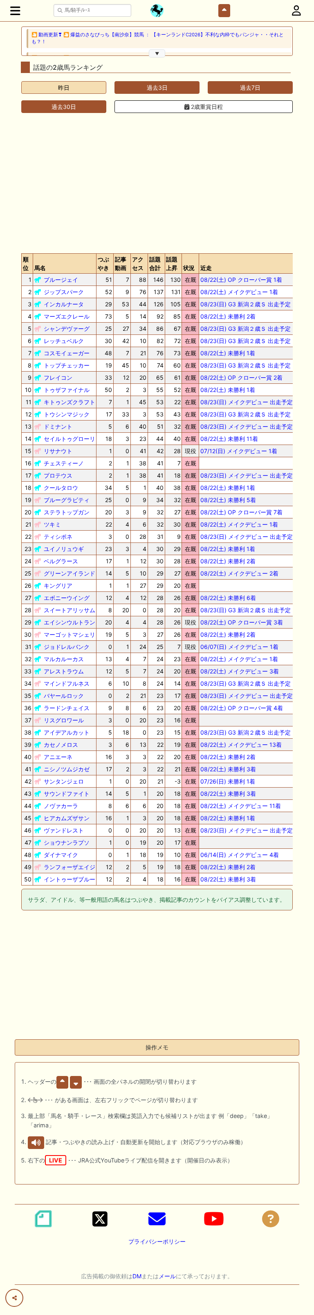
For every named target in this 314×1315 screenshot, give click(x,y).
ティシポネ (58, 536)
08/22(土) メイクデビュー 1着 (239, 291)
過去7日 (250, 87)
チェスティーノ (64, 463)
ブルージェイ (61, 279)
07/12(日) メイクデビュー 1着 (238, 450)
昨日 (64, 87)
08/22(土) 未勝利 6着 (228, 597)
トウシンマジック (67, 414)
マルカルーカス (64, 658)
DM (136, 1276)
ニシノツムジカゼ (67, 769)
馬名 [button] (40, 267)
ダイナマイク (61, 854)
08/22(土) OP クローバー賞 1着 (241, 279)
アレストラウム (64, 671)
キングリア (58, 585)
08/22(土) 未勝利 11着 (229, 438)
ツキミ (52, 524)
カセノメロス (61, 744)
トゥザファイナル (67, 389)
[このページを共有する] (14, 1298)
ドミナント (58, 426)
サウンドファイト (67, 793)
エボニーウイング (67, 597)
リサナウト (58, 450)
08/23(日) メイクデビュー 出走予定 (246, 401)
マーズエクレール (67, 316)
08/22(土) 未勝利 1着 (227, 353)
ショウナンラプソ (67, 842)
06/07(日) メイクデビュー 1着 (239, 646)
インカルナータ (64, 304)
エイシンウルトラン (69, 622)
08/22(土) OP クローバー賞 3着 (241, 622)
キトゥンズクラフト (69, 401)
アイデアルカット (67, 732)
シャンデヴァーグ (67, 328)
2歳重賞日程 (206, 106)
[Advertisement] (157, 183)
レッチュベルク (64, 340)
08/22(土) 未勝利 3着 (228, 769)
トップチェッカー (67, 365)
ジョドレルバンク (67, 646)
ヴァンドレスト (64, 830)
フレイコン (58, 377)
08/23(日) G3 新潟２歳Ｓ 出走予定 (245, 304)
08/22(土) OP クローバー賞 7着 (241, 512)
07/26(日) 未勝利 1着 (227, 781)
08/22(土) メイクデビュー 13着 (241, 744)
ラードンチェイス (67, 707)
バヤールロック (64, 695)
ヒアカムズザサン (67, 818)
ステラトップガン (67, 512)
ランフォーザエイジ (69, 866)
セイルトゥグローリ (69, 438)
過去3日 (157, 87)
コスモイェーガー (67, 353)
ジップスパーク (64, 291)
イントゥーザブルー (69, 879)
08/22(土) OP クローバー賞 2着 (241, 377)
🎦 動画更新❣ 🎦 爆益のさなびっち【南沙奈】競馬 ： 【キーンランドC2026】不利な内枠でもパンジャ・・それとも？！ (157, 38)
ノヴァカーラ (61, 805)
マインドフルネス (67, 683)
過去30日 (64, 106)
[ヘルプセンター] (270, 1218)
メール (167, 1276)
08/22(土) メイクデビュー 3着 (239, 671)
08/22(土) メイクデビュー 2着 (239, 573)
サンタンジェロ (64, 781)
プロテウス (58, 475)
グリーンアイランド (69, 573)
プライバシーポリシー (157, 1241)
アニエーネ (58, 756)
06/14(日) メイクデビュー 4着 (239, 854)
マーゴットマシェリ (69, 634)
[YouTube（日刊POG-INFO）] (214, 1219)
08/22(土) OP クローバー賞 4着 (241, 707)
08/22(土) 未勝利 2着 (228, 316)
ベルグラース (61, 561)
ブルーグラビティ (67, 499)
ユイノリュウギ (64, 548)
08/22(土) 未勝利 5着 (228, 499)
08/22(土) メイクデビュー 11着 (240, 805)
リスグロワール (64, 720)
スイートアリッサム (69, 610)
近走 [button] (206, 267)
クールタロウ (61, 487)
